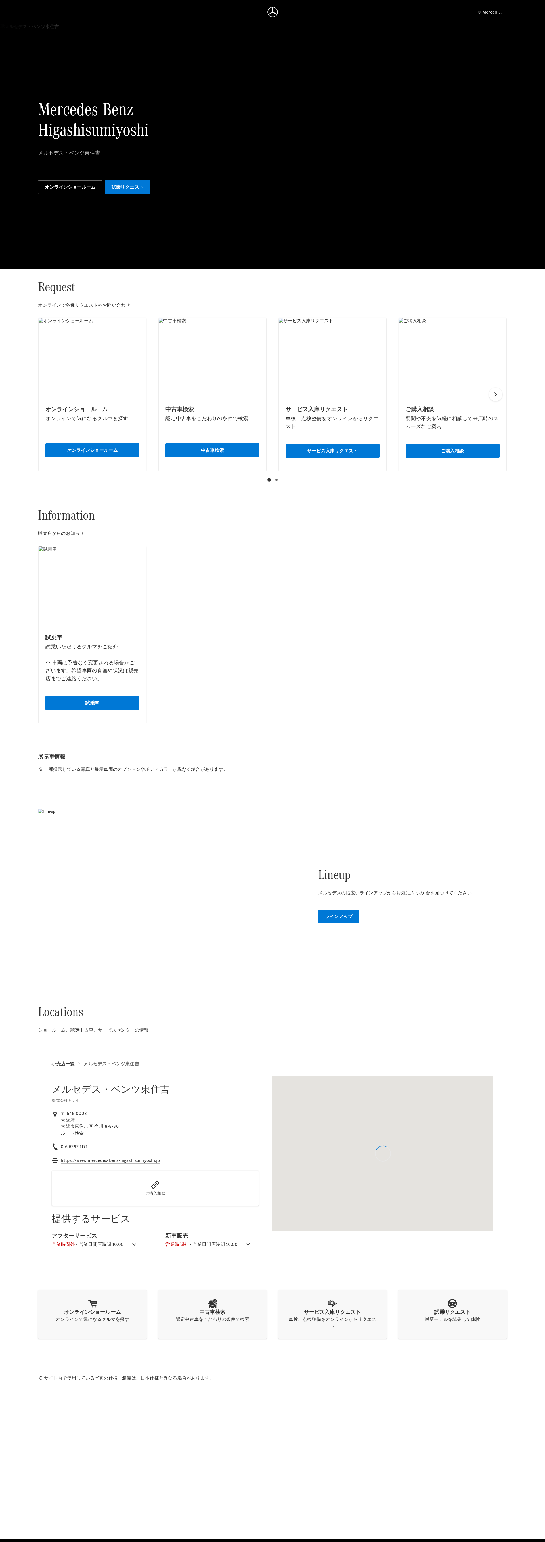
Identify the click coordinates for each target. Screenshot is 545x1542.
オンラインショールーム (70, 187)
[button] (155, 1188)
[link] (72, 1133)
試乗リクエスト (128, 187)
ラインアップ (339, 916)
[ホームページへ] (273, 11)
